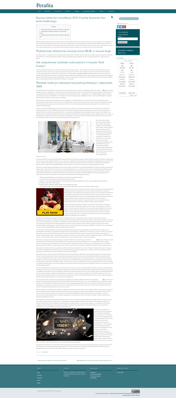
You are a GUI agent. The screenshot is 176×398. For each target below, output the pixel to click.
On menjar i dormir (89, 11)
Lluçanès (58, 11)
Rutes (101, 11)
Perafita (44, 5)
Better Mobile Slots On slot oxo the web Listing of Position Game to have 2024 (94, 360)
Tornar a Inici (120, 372)
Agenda (77, 11)
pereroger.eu (93, 372)
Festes (68, 11)
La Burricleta (93, 378)
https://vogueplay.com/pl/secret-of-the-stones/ (84, 73)
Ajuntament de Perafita (95, 374)
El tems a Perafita (128, 61)
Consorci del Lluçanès (95, 376)
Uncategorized (45, 352)
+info (136, 95)
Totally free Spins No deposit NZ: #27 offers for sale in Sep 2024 (52, 360)
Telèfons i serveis (122, 53)
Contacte (111, 11)
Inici (39, 11)
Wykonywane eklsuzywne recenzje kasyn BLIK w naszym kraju (55, 29)
